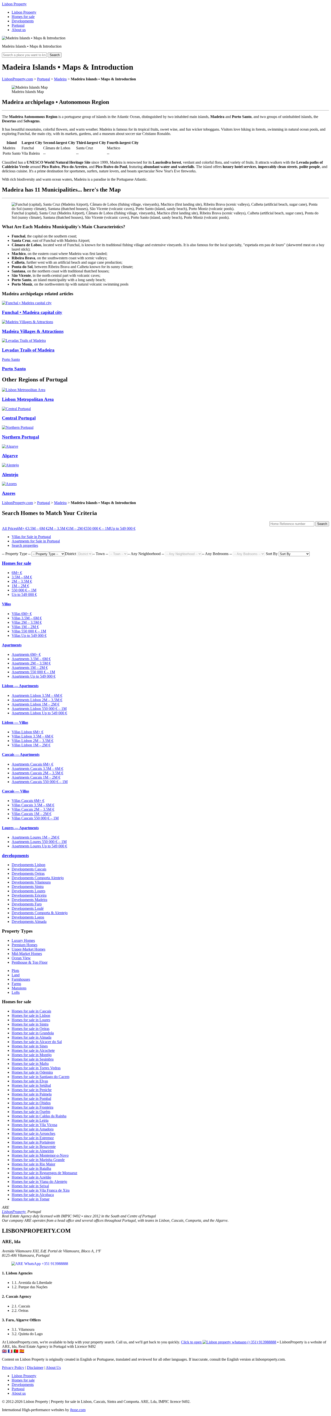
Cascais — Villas (15, 791)
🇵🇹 (16, 1351)
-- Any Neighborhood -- (145, 554)
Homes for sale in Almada (31, 1037)
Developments (23, 21)
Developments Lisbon (28, 865)
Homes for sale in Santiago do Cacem (40, 1077)
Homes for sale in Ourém (31, 1112)
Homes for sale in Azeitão (31, 1177)
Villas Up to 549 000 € (29, 635)
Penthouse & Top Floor (29, 962)
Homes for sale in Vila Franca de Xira (41, 1190)
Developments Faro (27, 904)
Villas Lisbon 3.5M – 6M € (32, 736)
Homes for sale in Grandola (33, 1033)
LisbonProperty (13, 1212)
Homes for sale (23, 17)
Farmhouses (21, 979)
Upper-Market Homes (28, 949)
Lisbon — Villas (15, 722)
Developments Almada (29, 921)
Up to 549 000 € (122, 528)
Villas (6, 604)
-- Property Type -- (16, 554)
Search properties (25, 545)
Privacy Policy (13, 1367)
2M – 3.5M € (58, 528)
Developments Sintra (28, 887)
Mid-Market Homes (27, 954)
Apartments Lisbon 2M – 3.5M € (37, 700)
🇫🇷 (10, 1351)
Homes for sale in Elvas (30, 1081)
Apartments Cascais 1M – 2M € (36, 777)
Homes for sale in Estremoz (33, 1138)
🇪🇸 (21, 1351)
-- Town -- (100, 554)
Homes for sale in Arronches (33, 1133)
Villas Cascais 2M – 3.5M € (33, 809)
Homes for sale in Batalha (31, 1168)
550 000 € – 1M (98, 528)
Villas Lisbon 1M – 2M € (31, 745)
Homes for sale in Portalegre (33, 1142)
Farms (16, 984)
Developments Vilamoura (31, 882)
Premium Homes (24, 945)
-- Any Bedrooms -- (217, 554)
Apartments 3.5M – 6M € (31, 659)
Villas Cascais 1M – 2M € (31, 814)
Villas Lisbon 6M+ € (27, 732)
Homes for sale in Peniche (32, 1090)
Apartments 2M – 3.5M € (31, 663)
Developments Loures (28, 891)
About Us (53, 1367)
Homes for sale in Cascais (31, 1011)
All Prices (9, 528)
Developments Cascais (29, 869)
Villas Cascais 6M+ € (28, 801)
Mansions (19, 988)
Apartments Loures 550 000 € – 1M (39, 842)
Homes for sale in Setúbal (31, 1085)
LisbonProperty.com (17, 79)
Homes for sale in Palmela (32, 1094)
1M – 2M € (77, 528)
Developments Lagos (28, 917)
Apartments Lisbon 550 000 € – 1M (39, 709)
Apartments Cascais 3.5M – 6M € (37, 769)
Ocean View (21, 958)
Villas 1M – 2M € (25, 627)
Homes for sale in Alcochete (33, 1050)
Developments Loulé (28, 908)
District (70, 554)
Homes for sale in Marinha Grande (38, 1160)
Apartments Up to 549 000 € (33, 676)
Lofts (16, 992)
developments (15, 855)
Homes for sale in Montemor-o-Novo (40, 1155)
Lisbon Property (14, 4)
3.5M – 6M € (37, 528)
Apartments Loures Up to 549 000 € (39, 846)
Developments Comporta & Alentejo (40, 913)
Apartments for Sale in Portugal (36, 541)
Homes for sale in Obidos (31, 1103)
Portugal (18, 25)
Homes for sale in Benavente (34, 1147)
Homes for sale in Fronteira (32, 1107)
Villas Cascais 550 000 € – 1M (35, 818)
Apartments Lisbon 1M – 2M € (35, 704)
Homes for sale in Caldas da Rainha (39, 1116)
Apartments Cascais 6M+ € (32, 764)
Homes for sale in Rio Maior (33, 1164)
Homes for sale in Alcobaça (33, 1195)
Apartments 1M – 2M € (30, 668)
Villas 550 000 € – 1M (29, 631)
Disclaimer (35, 1367)
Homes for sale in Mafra (30, 1064)
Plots (15, 971)
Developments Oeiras (28, 873)
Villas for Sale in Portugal (31, 537)
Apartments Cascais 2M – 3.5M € (37, 773)
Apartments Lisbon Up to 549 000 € (39, 713)
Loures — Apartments (20, 828)
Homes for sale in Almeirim (33, 1151)
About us (19, 30)
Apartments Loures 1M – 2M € (35, 837)
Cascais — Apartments (20, 754)
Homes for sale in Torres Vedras (36, 1068)
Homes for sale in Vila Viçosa (34, 1125)
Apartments (12, 645)
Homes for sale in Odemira (32, 1072)
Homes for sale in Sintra (30, 1024)
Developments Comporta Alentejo (38, 878)
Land (16, 975)
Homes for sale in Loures (31, 1020)
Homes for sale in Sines (30, 1046)
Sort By (272, 554)
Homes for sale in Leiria (30, 1120)
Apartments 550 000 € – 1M (33, 672)
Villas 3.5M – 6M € (27, 618)
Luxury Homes (23, 940)
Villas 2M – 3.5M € (27, 622)
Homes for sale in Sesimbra (33, 1059)
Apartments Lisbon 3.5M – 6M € (37, 695)
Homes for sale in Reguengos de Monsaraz (44, 1173)
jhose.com (78, 1410)
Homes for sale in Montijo (32, 1055)
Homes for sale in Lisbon (31, 1015)
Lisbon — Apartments (20, 686)
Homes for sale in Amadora (33, 1129)
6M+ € (22, 528)
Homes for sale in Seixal (30, 1186)
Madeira (60, 79)
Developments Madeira (29, 900)
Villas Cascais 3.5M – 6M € (33, 805)
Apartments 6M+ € (26, 654)
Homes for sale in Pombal (31, 1098)
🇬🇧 (4, 1351)
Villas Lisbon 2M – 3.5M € (32, 741)
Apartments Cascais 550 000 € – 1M (40, 782)
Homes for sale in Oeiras (30, 1029)
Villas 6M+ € (22, 614)
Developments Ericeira (29, 895)
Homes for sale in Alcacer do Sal (37, 1042)
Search (55, 55)
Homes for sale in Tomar (30, 1199)
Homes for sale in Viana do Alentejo (39, 1182)
